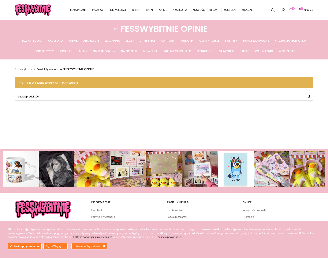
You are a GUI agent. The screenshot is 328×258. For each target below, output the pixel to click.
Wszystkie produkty (254, 210)
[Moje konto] (283, 10)
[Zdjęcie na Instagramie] (21, 169)
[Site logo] (33, 9)
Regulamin (97, 210)
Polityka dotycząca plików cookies (92, 237)
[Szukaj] (273, 10)
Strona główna (23, 69)
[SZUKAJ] (308, 96)
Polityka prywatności (103, 216)
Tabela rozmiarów (177, 216)
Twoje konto (174, 210)
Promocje (248, 216)
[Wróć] (116, 29)
